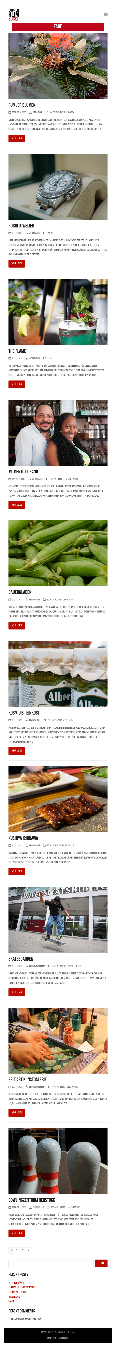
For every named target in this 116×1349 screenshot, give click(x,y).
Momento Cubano (23, 472)
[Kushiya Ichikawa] (58, 799)
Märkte (51, 233)
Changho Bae (34, 599)
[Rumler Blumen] (58, 66)
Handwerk (69, 112)
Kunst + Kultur (73, 1087)
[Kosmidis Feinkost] (58, 674)
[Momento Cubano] (58, 433)
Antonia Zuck (34, 233)
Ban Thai (12, 1301)
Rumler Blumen (22, 105)
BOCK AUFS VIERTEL (59, 966)
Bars (50, 358)
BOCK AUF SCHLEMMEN (55, 845)
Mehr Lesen (17, 138)
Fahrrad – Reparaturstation (21, 1287)
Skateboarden (20, 959)
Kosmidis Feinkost (24, 713)
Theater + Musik (71, 479)
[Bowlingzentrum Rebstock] (58, 1161)
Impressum (51, 1338)
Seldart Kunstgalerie (27, 1079)
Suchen (101, 1263)
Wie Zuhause (14, 1296)
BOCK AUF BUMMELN (57, 112)
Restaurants (70, 845)
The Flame (17, 351)
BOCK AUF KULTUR (57, 479)
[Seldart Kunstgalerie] (58, 1040)
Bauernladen (20, 592)
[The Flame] (58, 312)
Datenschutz (64, 1338)
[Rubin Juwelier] (58, 187)
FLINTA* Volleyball (17, 1292)
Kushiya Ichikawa (23, 838)
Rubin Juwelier (21, 226)
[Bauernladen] (58, 553)
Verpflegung (68, 599)
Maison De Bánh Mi (16, 1282)
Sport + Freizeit (74, 966)
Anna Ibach (37, 112)
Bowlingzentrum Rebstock (31, 1200)
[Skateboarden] (58, 920)
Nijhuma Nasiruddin (37, 966)
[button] (106, 14)
